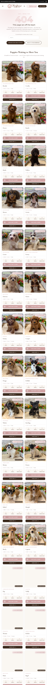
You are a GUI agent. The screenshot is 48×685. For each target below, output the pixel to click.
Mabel (4, 507)
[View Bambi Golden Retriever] (35, 113)
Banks (4, 170)
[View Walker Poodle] (35, 155)
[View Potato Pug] (35, 450)
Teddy (27, 591)
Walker (28, 170)
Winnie (5, 633)
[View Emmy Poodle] (12, 324)
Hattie (27, 296)
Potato (27, 465)
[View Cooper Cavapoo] (35, 324)
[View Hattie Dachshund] (35, 282)
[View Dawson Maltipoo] (12, 282)
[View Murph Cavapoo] (35, 492)
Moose (5, 212)
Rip (4, 591)
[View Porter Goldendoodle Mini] (12, 113)
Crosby (28, 86)
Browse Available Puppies (15, 42)
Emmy (5, 339)
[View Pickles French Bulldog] (35, 619)
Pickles (28, 633)
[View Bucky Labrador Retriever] (12, 535)
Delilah (28, 381)
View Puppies (42, 6)
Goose (4, 254)
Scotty (27, 254)
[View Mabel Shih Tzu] (12, 492)
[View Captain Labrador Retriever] (35, 535)
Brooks (5, 86)
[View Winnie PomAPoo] (12, 619)
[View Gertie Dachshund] (35, 197)
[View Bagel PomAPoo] (35, 661)
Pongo (5, 381)
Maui (4, 675)
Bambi (27, 128)
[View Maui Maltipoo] (12, 661)
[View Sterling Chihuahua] (35, 408)
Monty (5, 465)
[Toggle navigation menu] (2, 6)
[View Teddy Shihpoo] (35, 577)
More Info (15, 100)
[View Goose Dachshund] (12, 240)
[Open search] (24, 6)
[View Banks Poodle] (12, 155)
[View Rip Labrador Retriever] (12, 577)
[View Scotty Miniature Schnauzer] (35, 240)
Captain (28, 549)
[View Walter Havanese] (12, 408)
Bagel (27, 675)
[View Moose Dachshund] (12, 197)
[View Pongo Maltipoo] (12, 366)
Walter (5, 423)
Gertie (27, 212)
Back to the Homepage (33, 42)
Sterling (28, 423)
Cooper (28, 339)
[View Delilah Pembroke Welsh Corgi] (35, 366)
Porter (5, 128)
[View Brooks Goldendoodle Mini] (12, 71)
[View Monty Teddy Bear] (12, 450)
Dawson (5, 296)
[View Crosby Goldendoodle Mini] (35, 71)
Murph (28, 507)
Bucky (4, 549)
